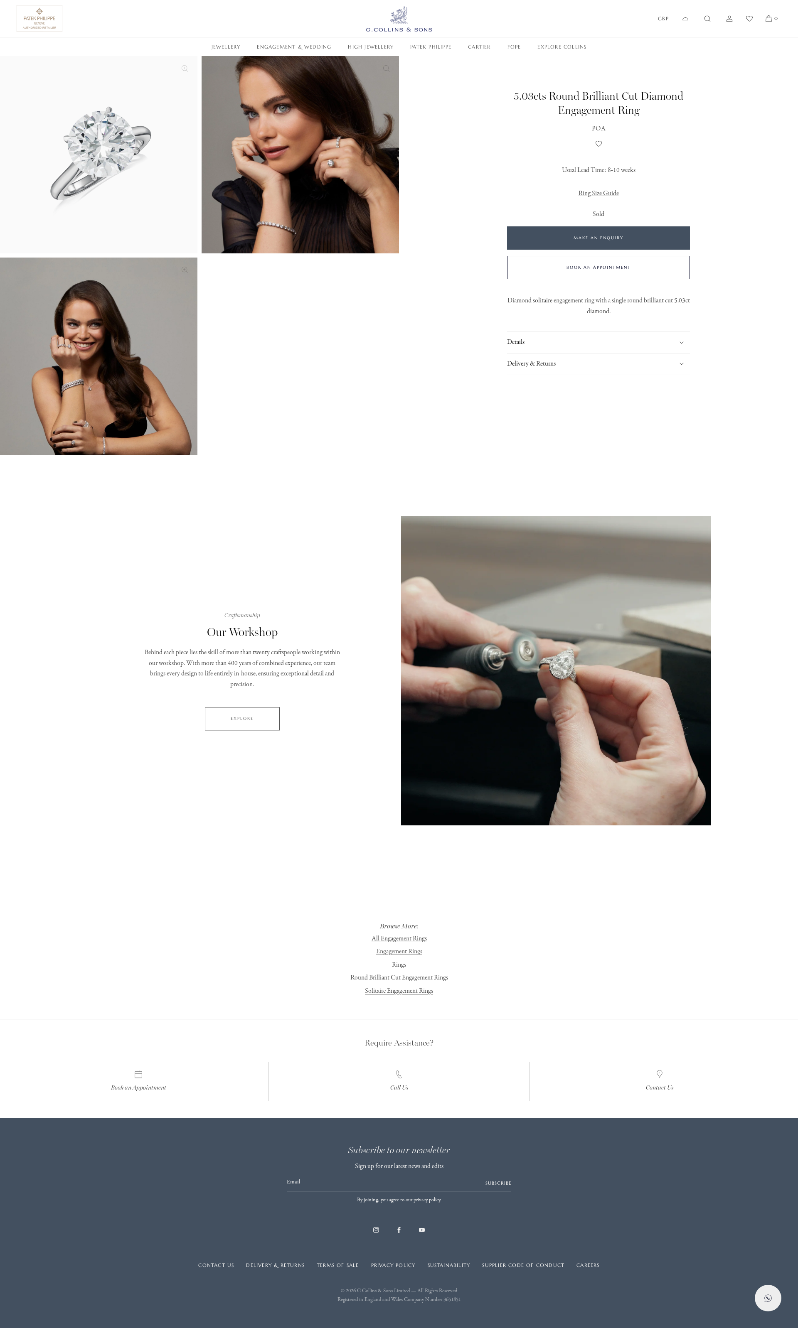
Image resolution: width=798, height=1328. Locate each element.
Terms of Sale (338, 1265)
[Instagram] (376, 1234)
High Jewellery (371, 47)
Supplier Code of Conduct (523, 1265)
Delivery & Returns (275, 1265)
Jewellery (226, 47)
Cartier (479, 47)
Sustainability (449, 1265)
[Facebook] (399, 1234)
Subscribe (498, 1183)
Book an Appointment (598, 267)
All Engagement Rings (399, 938)
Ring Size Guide (599, 193)
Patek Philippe (430, 47)
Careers (587, 1265)
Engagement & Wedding (294, 47)
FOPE (514, 47)
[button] (707, 19)
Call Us (399, 1087)
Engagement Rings (399, 951)
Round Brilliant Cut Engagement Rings (399, 977)
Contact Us (659, 1087)
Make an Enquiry (598, 238)
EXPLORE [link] (242, 718)
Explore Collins (561, 47)
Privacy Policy (393, 1265)
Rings (399, 965)
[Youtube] (422, 1234)
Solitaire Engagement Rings (399, 991)
